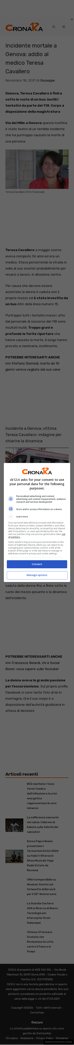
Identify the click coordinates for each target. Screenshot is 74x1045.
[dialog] (37, 522)
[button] (37, 516)
